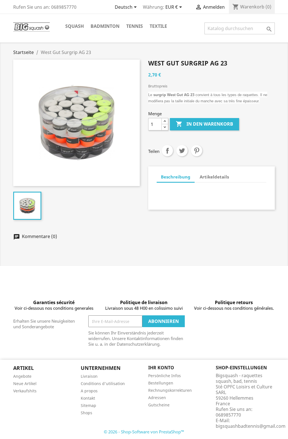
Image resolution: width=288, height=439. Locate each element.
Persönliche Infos (164, 375)
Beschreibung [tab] (175, 177)
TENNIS (134, 26)
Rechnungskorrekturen (170, 390)
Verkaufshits (25, 390)
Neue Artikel (25, 383)
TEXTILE (158, 26)
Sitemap (88, 405)
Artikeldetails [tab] (214, 177)
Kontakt (88, 398)
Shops (86, 412)
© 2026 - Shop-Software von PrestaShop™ (144, 432)
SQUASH (74, 26)
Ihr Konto (161, 368)
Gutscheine (159, 405)
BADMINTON (105, 26)
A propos (89, 390)
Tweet (182, 150)
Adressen (157, 397)
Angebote (22, 376)
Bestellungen (160, 383)
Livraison (89, 376)
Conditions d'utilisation (103, 383)
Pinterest (196, 150)
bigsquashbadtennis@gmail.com (250, 426)
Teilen (167, 150)
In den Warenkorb (204, 124)
